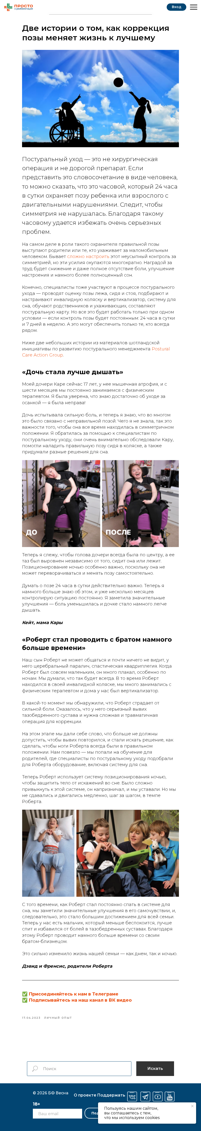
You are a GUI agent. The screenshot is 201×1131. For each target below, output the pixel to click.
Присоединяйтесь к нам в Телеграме (73, 994)
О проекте (85, 1095)
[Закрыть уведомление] (192, 1106)
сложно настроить (88, 256)
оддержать (111, 1095)
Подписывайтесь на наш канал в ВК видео (80, 1000)
